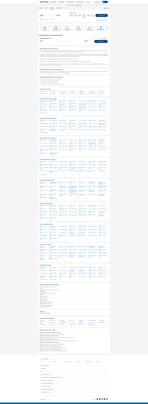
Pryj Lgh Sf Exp (44, 38)
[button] (93, 15)
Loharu (86, 41)
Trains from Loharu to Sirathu (45, 313)
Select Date (100, 41)
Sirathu (41, 41)
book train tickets (45, 50)
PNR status (62, 51)
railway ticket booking (55, 71)
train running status (76, 51)
